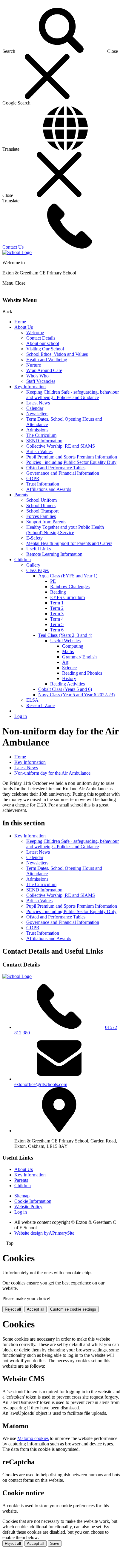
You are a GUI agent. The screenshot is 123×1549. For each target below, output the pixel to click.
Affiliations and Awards (48, 489)
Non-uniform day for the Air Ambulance (52, 773)
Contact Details (40, 337)
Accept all (35, 1309)
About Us (23, 327)
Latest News (38, 402)
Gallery (33, 564)
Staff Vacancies (40, 381)
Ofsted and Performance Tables (55, 467)
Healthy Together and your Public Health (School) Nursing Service (65, 530)
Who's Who (37, 375)
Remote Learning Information (54, 554)
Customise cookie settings (73, 1309)
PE (53, 581)
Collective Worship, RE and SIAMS (60, 446)
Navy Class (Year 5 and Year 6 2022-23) (76, 694)
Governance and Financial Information (62, 473)
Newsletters (37, 413)
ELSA (32, 700)
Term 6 (57, 629)
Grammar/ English (79, 656)
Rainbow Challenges (70, 586)
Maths (68, 651)
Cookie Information (32, 1201)
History (69, 678)
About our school (42, 343)
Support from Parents (46, 521)
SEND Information (44, 440)
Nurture (33, 365)
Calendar (34, 408)
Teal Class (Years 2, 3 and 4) (65, 635)
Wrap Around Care (44, 370)
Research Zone (40, 705)
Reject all (13, 1309)
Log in (20, 716)
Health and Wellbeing (46, 359)
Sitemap (22, 1195)
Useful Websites (65, 640)
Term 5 (57, 624)
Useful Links (38, 548)
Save (54, 1543)
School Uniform (41, 500)
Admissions (37, 429)
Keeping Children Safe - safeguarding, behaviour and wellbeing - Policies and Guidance (72, 394)
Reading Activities (67, 683)
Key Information (30, 386)
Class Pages (37, 570)
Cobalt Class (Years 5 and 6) (65, 689)
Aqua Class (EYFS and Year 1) (67, 575)
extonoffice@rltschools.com (40, 1084)
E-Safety (34, 537)
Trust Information (42, 483)
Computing (72, 646)
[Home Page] (17, 252)
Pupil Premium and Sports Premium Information (71, 456)
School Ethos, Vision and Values (57, 354)
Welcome (35, 332)
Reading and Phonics (82, 673)
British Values (39, 451)
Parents (21, 494)
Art (65, 662)
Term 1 (57, 602)
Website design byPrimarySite (44, 1233)
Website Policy (28, 1206)
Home (20, 321)
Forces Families (41, 516)
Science (69, 667)
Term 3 (57, 613)
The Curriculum (41, 435)
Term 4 (57, 619)
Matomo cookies (33, 1438)
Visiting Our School (45, 348)
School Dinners (41, 505)
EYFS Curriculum (67, 597)
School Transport (42, 510)
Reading (58, 591)
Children (22, 559)
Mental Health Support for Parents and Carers (69, 543)
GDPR (32, 478)
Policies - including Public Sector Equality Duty (71, 462)
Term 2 (57, 608)
